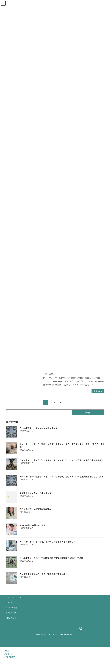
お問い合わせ (11, 618)
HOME (7, 650)
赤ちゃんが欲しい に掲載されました (35, 509)
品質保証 (9, 602)
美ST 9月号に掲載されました (32, 525)
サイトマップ (11, 612)
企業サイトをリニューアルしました (35, 492)
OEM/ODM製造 (11, 607)
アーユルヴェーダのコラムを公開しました (38, 427)
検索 (87, 412)
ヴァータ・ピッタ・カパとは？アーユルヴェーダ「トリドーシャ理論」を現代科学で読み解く (61, 460)
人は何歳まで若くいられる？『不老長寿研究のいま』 (43, 574)
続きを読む (98, 390)
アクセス (8, 653)
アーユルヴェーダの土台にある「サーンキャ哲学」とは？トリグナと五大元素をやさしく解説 (61, 476)
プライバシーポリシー (14, 597)
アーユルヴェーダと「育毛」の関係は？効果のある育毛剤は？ (47, 541)
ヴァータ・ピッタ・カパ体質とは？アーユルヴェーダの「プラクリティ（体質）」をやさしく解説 (61, 445)
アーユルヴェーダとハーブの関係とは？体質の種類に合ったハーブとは (51, 557)
